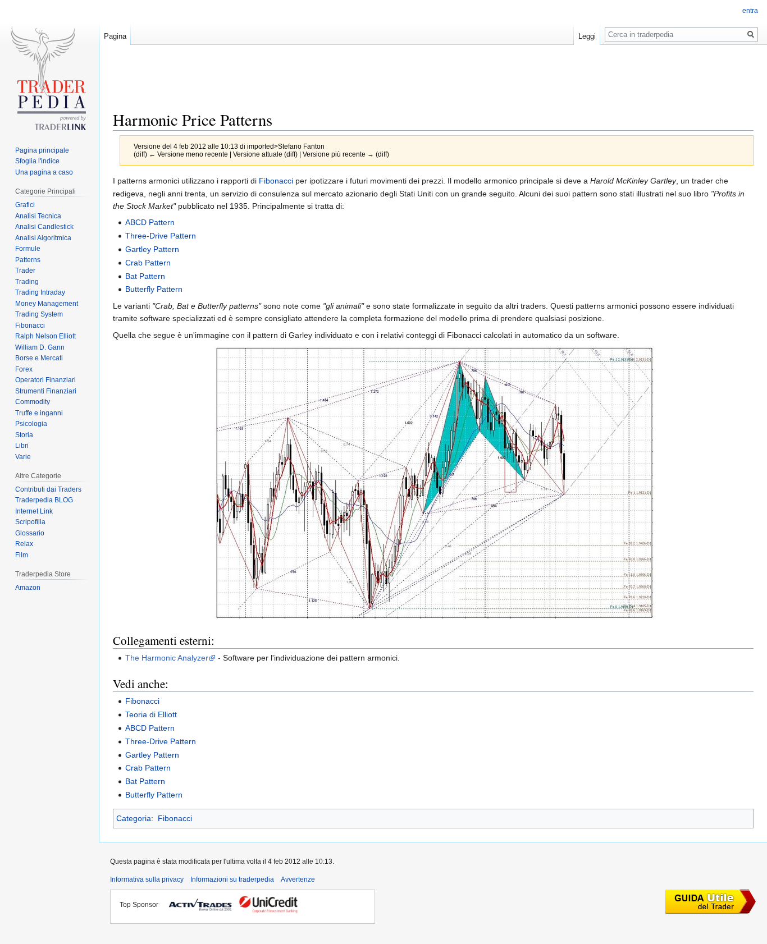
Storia (24, 435)
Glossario (29, 533)
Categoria (133, 818)
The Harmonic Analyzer (166, 657)
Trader (25, 270)
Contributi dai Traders (48, 489)
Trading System (39, 314)
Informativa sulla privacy (147, 879)
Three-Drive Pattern (160, 235)
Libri (22, 446)
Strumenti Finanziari (45, 391)
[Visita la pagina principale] (49, 82)
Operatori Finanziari (45, 380)
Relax (24, 544)
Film (21, 555)
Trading (27, 282)
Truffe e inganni (39, 413)
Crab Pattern (148, 262)
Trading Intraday (40, 292)
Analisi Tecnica (38, 216)
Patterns (27, 260)
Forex (24, 369)
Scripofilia (30, 522)
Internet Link (34, 511)
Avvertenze (298, 879)
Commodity (32, 402)
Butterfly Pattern (153, 289)
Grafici (25, 205)
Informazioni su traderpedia (232, 879)
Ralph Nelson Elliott (45, 336)
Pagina (115, 36)
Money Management (46, 304)
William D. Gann (40, 347)
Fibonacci (276, 180)
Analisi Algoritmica (43, 238)
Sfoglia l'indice (37, 161)
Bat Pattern (145, 276)
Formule (27, 249)
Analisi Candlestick (44, 227)
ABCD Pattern (150, 222)
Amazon (27, 588)
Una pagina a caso (44, 172)
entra (750, 11)
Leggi (587, 36)
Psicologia (31, 424)
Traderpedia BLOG (44, 500)
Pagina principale (42, 150)
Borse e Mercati (39, 358)
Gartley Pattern (152, 249)
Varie (23, 457)
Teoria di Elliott (151, 714)
